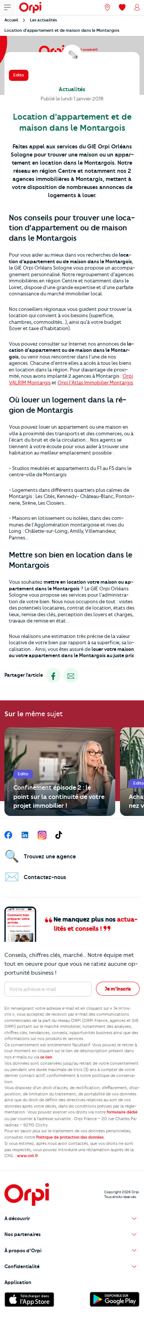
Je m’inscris (118, 989)
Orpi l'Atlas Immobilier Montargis (95, 382)
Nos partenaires (22, 1234)
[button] (72, 1218)
